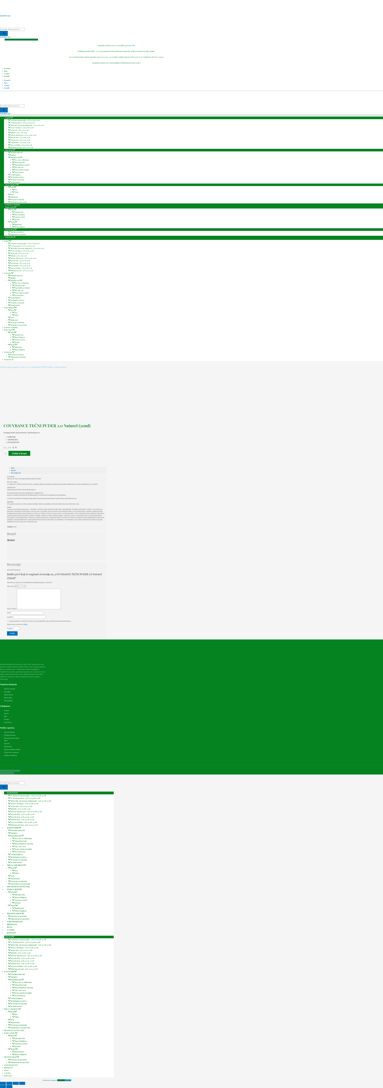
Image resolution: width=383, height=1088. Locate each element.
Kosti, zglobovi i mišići (22, 170)
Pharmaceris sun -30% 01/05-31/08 (22, 147)
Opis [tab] (12, 468)
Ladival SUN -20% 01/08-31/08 (20, 143)
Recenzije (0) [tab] (16, 473)
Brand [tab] (13, 470)
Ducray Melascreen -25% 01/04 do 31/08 (23, 135)
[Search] (4, 33)
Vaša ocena (11, 586)
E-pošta (10, 617)
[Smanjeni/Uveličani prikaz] (3, 1083)
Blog (5, 71)
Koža (12, 187)
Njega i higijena (10, 185)
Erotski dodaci (15, 182)
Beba (12, 210)
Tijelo (16, 192)
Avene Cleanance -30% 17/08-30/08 (22, 128)
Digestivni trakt (20, 162)
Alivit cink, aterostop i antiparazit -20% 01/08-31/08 (27, 125)
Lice (16, 190)
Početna (3, 367)
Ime (9, 613)
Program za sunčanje (17, 180)
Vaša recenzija (12, 609)
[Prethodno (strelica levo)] (3, 1086)
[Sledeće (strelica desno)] (9, 1086)
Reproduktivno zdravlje (22, 165)
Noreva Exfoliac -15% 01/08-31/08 (21, 145)
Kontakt (6, 76)
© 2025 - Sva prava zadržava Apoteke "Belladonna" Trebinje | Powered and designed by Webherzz (45, 767)
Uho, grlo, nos (19, 167)
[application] (11, 118)
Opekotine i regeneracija (19, 202)
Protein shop (9, 229)
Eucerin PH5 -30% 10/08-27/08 (20, 138)
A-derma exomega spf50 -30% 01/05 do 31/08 (25, 120)
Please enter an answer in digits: (17, 624)
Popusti (7, 118)
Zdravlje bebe (19, 212)
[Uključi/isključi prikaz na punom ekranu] (9, 1083)
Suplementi (14, 197)
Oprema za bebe (20, 217)
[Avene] (14, 559)
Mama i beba (9, 207)
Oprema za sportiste (17, 232)
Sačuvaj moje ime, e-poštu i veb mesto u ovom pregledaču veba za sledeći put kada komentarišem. (40, 621)
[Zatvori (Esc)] (22, 1083)
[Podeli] (16, 1083)
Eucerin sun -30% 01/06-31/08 (20, 140)
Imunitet (13, 155)
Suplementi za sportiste (18, 234)
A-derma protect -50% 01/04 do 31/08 (23, 123)
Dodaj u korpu (19, 453)
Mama (13, 222)
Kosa (12, 195)
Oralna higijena (16, 175)
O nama (6, 74)
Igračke (17, 219)
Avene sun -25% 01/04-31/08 (19, 130)
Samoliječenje (15, 157)
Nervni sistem (19, 172)
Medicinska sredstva (17, 177)
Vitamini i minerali (16, 153)
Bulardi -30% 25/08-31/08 (19, 133)
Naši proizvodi (10, 237)
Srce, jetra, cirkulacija (22, 160)
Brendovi (7, 68)
